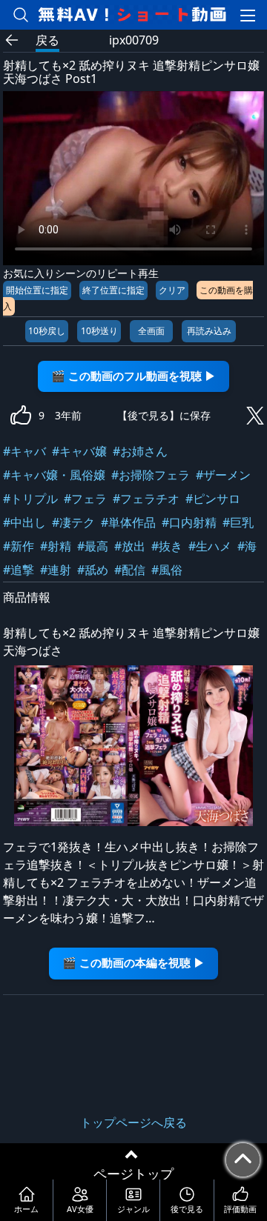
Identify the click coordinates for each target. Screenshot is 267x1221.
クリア (172, 290)
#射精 (55, 546)
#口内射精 (189, 522)
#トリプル (30, 498)
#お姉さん (140, 451)
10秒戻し (46, 331)
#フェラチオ (146, 498)
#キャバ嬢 (79, 451)
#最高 (92, 546)
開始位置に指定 (37, 290)
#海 (247, 546)
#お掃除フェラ (150, 475)
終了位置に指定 (113, 290)
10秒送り (99, 331)
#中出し (24, 522)
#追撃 (18, 569)
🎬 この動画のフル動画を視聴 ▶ (133, 376)
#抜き (166, 546)
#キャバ (24, 451)
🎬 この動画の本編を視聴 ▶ (133, 962)
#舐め (92, 569)
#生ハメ (209, 546)
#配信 (129, 569)
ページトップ (133, 1173)
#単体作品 (128, 522)
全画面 (151, 331)
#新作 (18, 546)
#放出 (129, 546)
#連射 (55, 569)
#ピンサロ (212, 498)
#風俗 (166, 569)
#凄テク (73, 522)
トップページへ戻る (133, 1122)
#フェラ (85, 498)
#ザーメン (223, 475)
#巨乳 (238, 522)
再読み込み (209, 331)
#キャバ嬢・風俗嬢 (54, 475)
